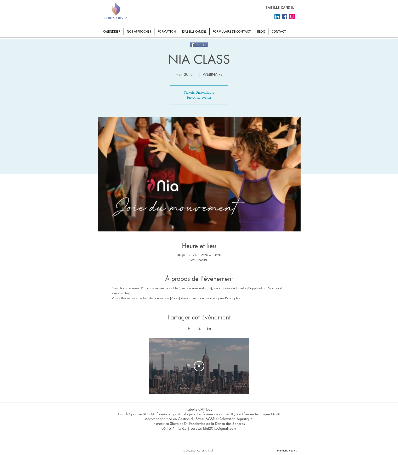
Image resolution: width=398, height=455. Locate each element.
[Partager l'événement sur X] (199, 328)
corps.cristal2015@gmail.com (213, 428)
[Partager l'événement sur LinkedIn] (209, 328)
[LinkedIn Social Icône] (277, 16)
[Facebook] (284, 16)
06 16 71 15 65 (173, 428)
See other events (199, 97)
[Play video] (199, 366)
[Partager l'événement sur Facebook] (189, 328)
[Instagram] (292, 16)
